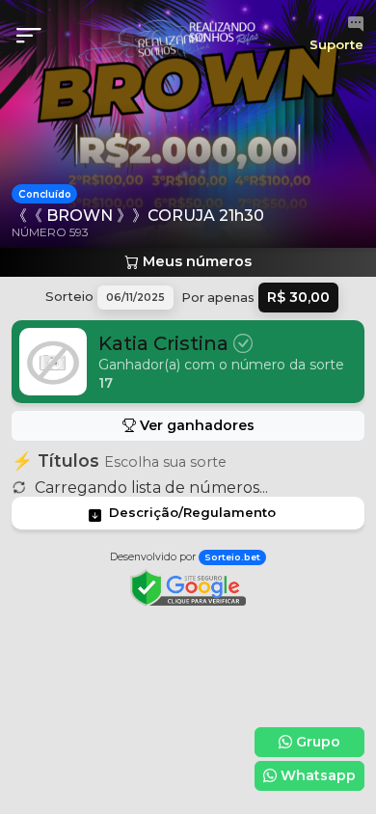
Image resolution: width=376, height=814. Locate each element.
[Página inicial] (188, 34)
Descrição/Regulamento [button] (192, 512)
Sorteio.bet (232, 557)
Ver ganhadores (195, 425)
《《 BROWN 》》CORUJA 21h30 (138, 215)
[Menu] (35, 36)
